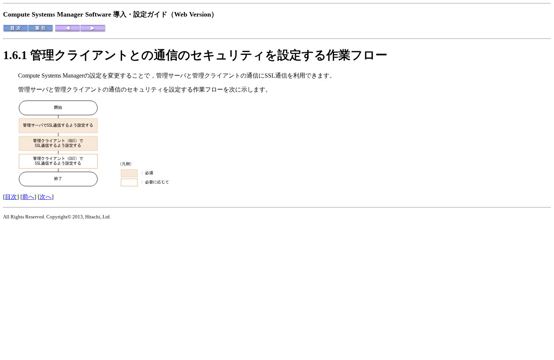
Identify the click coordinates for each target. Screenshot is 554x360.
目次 (11, 197)
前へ (28, 197)
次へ (46, 197)
